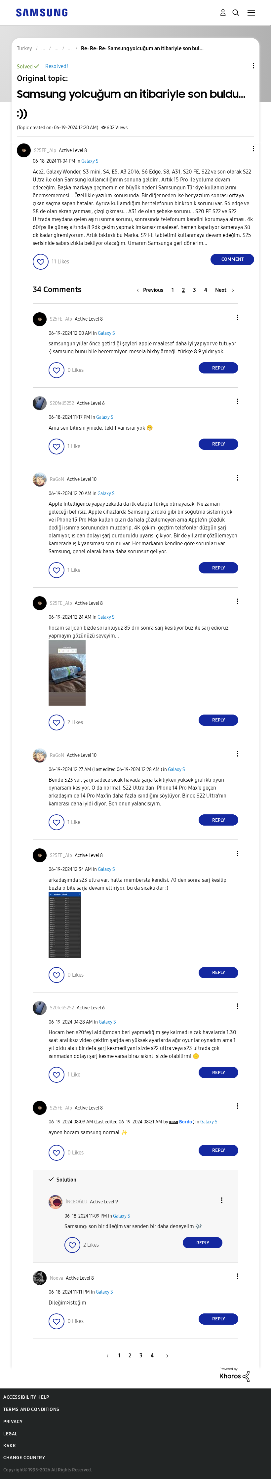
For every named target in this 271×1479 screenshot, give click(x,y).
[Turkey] (41, 12)
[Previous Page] (106, 1355)
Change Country (24, 1457)
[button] (242, 148)
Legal (10, 1434)
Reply (218, 368)
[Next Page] (165, 1355)
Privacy (12, 1421)
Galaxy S (89, 161)
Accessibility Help (26, 1397)
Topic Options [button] (242, 65)
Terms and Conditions (31, 1409)
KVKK (9, 1446)
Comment (232, 259)
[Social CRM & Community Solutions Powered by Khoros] (235, 1374)
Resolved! (56, 66)
